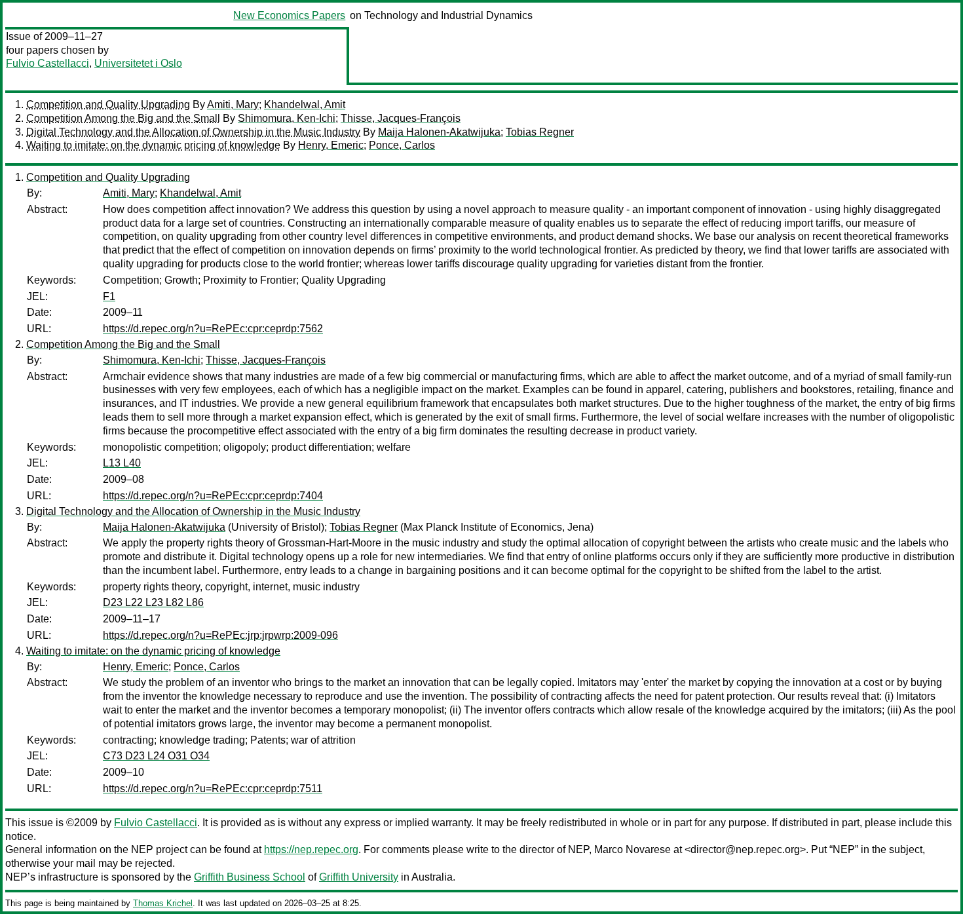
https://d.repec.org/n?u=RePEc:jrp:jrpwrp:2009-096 (220, 635)
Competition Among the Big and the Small (123, 118)
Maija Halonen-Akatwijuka (439, 132)
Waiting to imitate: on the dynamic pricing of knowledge (153, 145)
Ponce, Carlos (402, 145)
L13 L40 (122, 462)
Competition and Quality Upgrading (108, 104)
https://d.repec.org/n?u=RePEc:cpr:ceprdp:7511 (212, 788)
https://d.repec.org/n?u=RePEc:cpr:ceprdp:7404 (213, 495)
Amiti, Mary (233, 104)
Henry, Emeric (331, 145)
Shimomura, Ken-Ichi (286, 118)
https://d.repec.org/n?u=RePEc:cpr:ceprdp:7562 (213, 328)
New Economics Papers (289, 15)
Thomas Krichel (163, 903)
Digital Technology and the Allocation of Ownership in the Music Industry (193, 132)
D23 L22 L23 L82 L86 (153, 602)
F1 (109, 296)
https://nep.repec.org (311, 849)
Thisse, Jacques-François (401, 118)
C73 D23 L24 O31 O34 (156, 755)
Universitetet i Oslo (138, 63)
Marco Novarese (632, 849)
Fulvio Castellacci (47, 63)
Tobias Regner (540, 132)
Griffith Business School (249, 877)
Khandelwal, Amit (304, 104)
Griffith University (358, 877)
